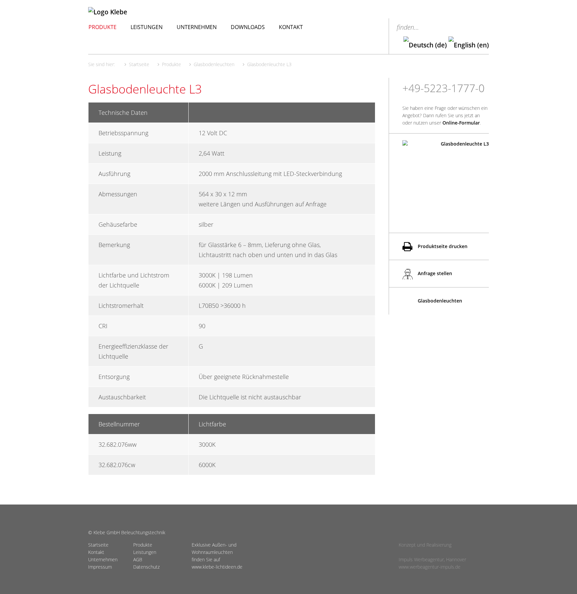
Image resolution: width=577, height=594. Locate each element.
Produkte (102, 27)
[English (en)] (468, 45)
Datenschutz (146, 567)
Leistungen (147, 27)
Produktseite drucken (441, 246)
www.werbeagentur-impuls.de (429, 567)
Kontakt (291, 27)
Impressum (100, 567)
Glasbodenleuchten (439, 301)
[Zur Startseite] (141, 12)
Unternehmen (197, 27)
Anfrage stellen (434, 273)
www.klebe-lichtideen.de (217, 567)
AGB (137, 559)
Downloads (248, 27)
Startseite (98, 545)
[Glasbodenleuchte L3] (445, 176)
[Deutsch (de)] (425, 45)
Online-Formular (461, 123)
